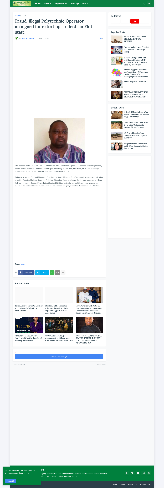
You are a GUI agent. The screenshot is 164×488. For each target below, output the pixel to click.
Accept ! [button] (10, 481)
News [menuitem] (46, 3)
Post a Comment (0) (59, 357)
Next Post (101, 365)
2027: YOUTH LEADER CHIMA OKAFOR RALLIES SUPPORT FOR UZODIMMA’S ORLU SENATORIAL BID (89, 339)
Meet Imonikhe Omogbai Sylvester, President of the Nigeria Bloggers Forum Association (56, 309)
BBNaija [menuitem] (75, 3)
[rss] (149, 473)
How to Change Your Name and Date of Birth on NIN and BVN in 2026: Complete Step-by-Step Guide (135, 61)
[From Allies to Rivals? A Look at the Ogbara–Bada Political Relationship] (29, 295)
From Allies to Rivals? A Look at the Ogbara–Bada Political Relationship (29, 308)
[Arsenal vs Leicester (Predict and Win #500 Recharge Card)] (116, 50)
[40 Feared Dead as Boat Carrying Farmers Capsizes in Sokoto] (116, 136)
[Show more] (63, 272)
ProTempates (42, 484)
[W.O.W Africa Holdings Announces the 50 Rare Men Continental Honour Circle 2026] (59, 325)
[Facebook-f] (115, 21)
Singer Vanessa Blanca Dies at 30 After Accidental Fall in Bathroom (136, 145)
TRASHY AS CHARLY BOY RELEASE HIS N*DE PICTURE (135, 38)
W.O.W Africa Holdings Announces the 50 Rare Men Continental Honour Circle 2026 (59, 338)
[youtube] (134, 21)
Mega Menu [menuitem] (60, 3)
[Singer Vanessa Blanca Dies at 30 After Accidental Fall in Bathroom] (116, 146)
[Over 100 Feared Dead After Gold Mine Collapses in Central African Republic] (116, 125)
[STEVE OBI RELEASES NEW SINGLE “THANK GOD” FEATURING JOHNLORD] (116, 95)
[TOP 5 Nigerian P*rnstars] (116, 84)
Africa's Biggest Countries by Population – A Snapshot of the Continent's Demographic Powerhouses (136, 73)
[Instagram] (144, 21)
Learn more (24, 473)
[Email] (57, 272)
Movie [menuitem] (85, 3)
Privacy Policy (145, 484)
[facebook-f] (127, 473)
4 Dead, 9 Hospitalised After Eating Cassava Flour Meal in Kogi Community (136, 114)
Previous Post (19, 365)
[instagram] (143, 473)
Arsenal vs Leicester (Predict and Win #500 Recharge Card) (136, 49)
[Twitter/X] (125, 21)
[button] (144, 3)
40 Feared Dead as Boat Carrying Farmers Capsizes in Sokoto (135, 135)
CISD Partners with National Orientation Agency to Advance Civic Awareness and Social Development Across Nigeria (89, 309)
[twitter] (132, 473)
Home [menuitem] (37, 3)
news (24, 16)
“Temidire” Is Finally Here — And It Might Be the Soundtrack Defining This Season (28, 338)
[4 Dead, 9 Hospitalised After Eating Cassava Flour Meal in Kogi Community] (116, 115)
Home (17, 16)
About (122, 484)
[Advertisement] (59, 80)
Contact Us (132, 484)
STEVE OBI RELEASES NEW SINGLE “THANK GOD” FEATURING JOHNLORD (136, 94)
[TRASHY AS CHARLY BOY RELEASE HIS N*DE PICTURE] (116, 39)
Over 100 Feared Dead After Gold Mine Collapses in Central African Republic (136, 124)
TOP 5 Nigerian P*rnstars (135, 81)
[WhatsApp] (52, 272)
